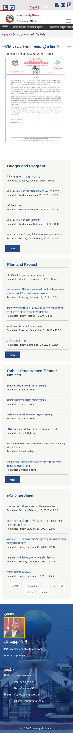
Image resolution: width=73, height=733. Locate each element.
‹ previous (32, 585)
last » (45, 591)
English (33, 7)
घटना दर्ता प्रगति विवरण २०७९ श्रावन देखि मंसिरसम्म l (31, 557)
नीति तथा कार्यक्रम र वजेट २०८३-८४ (23, 176)
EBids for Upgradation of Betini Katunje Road (32, 429)
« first (15, 585)
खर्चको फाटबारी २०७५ (17, 340)
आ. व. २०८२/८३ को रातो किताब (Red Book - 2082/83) (33, 191)
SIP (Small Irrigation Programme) (25, 275)
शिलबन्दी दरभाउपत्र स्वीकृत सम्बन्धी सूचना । (26, 400)
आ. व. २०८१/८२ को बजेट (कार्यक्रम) (23, 220)
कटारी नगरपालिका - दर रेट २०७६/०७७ (24, 326)
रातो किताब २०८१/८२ (16, 205)
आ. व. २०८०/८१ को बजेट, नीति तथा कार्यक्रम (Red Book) (34, 234)
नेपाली (44, 7)
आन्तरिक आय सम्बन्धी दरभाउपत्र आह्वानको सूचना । (29, 414)
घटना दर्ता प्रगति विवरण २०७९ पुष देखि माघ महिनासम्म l (31, 506)
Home (5, 34)
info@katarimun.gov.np (26, 694)
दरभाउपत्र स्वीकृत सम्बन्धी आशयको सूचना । (26, 385)
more (13, 248)
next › (30, 591)
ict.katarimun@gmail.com (29, 700)
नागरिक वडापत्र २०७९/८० (19, 572)
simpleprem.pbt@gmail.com (25, 648)
